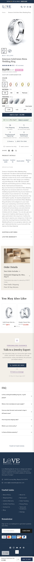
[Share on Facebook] (12, 150)
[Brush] (16, 101)
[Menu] (30, 7)
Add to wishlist (25, 146)
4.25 (17, 109)
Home (3, 12)
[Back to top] (17, 552)
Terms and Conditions (22, 508)
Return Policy (6, 495)
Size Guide (29, 106)
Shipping (4, 71)
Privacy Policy (23, 504)
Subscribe (26, 531)
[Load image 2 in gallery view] (9, 50)
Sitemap (21, 512)
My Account (22, 498)
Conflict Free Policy (8, 504)
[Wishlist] (25, 7)
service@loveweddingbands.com (14, 482)
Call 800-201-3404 (18, 365)
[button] (13, 65)
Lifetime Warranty (8, 501)
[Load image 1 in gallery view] (4, 50)
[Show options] (18, 559)
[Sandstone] (22, 101)
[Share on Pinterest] (9, 150)
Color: (4, 78)
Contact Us (6, 507)
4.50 (25, 109)
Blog (4, 510)
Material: (5, 89)
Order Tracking (23, 501)
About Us (21, 495)
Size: (3, 106)
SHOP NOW (24, 1)
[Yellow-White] (28, 84)
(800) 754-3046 (22, 141)
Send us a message (18, 372)
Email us (11, 141)
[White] (4, 84)
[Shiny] (4, 101)
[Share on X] (16, 150)
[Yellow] (22, 84)
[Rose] (10, 84)
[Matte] (10, 101)
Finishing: (5, 97)
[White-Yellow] (16, 84)
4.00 (8, 109)
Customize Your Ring (10, 146)
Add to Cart (26, 559)
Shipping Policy (7, 498)
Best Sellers (7, 55)
